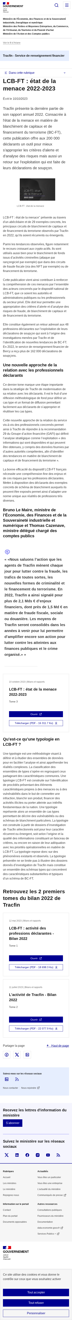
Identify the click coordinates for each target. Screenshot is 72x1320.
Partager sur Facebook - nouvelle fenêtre (6, 1054)
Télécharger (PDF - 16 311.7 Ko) (34, 723)
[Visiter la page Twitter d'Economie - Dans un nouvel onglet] (6, 1155)
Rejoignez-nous (11, 1195)
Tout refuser (36, 1302)
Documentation (45, 1222)
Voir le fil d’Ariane (11, 42)
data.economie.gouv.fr (48, 1228)
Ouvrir (34, 714)
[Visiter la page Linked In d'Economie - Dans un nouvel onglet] (17, 1155)
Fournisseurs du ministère (50, 1216)
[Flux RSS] (17, 1079)
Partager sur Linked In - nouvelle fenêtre (27, 1054)
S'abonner (12, 1123)
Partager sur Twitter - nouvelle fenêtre (17, 1054)
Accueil (6, 1177)
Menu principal (67, 5)
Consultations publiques (49, 1210)
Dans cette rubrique (22, 72)
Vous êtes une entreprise (49, 1183)
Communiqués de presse (50, 1195)
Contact (7, 1210)
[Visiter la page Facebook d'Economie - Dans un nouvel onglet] (27, 1155)
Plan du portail (10, 1216)
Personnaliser (36, 1313)
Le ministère (9, 1189)
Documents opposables (15, 1222)
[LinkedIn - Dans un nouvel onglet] (6, 1079)
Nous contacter (10, 1088)
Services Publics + (46, 1233)
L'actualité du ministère (49, 1189)
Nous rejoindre (28, 1088)
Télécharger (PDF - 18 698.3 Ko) (34, 967)
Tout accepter (36, 1292)
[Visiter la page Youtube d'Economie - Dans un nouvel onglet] (48, 1155)
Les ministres (9, 1183)
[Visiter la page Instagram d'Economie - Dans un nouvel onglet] (37, 1155)
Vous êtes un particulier (49, 1177)
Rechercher (56, 5)
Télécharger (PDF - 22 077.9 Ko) (34, 1028)
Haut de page (60, 1045)
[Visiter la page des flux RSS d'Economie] (58, 1155)
